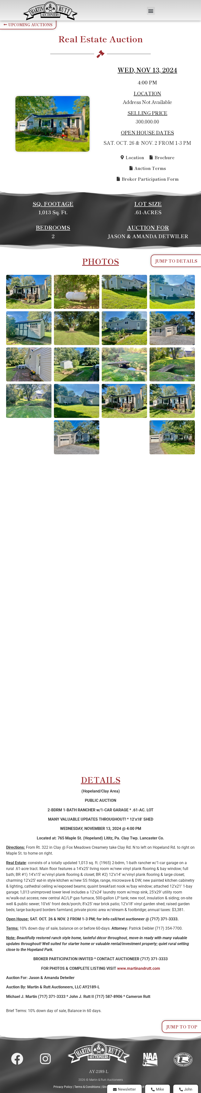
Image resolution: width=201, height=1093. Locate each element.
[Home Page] (50, 11)
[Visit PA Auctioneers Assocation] (183, 1060)
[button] (151, 11)
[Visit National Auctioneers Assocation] (150, 1059)
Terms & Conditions (87, 1087)
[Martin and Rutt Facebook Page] (17, 1059)
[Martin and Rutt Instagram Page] (45, 1059)
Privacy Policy (62, 1087)
